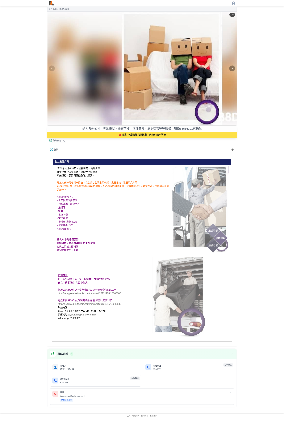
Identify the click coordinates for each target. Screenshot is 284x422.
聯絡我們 (135, 416)
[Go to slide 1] (137, 123)
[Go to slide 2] (138, 123)
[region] (142, 68)
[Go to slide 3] (141, 123)
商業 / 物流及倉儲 (61, 9)
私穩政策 (153, 416)
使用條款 (144, 416)
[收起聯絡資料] (232, 354)
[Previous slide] (52, 68)
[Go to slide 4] (143, 123)
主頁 (128, 416)
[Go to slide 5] (145, 123)
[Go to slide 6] (147, 123)
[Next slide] (232, 68)
